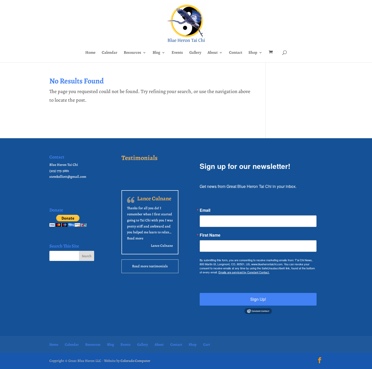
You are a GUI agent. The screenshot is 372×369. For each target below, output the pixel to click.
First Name (210, 235)
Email (205, 210)
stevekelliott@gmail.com (67, 176)
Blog (156, 53)
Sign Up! (258, 299)
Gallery (195, 53)
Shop (253, 53)
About (213, 53)
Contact (235, 53)
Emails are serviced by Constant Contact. (244, 272)
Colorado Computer (135, 360)
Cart (206, 344)
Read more (135, 238)
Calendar (109, 53)
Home (90, 53)
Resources (132, 53)
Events (177, 53)
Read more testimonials (150, 266)
